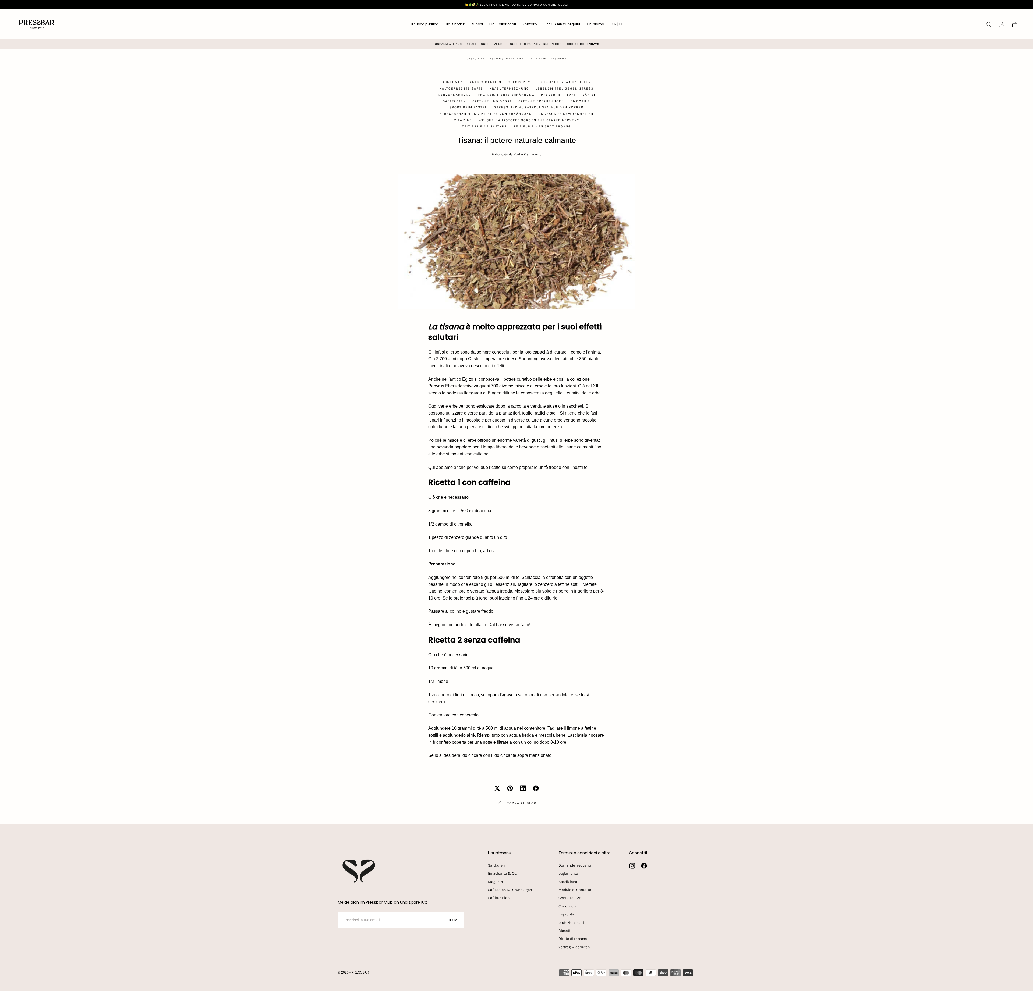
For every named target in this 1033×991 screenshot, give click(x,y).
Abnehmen (452, 82)
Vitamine (463, 120)
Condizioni (567, 906)
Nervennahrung (454, 95)
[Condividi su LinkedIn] (523, 788)
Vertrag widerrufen (574, 947)
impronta (566, 914)
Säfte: (588, 95)
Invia (452, 920)
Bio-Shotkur (455, 24)
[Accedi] (1002, 24)
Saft (571, 95)
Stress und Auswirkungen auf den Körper (538, 107)
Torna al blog (522, 803)
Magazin (495, 881)
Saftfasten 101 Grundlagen (510, 889)
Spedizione (567, 881)
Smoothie (580, 101)
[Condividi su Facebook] (536, 788)
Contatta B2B (569, 898)
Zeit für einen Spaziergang (542, 126)
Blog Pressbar (489, 58)
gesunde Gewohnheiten (566, 82)
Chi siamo (595, 24)
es (491, 550)
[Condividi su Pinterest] (510, 788)
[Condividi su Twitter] (497, 788)
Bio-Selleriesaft (502, 24)
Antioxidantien (485, 82)
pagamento (568, 873)
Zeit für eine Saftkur (484, 126)
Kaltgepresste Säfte (461, 88)
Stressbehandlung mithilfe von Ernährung (486, 114)
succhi (477, 24)
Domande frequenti (574, 865)
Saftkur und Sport (492, 101)
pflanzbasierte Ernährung (506, 95)
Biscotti (565, 930)
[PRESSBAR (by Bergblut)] (359, 871)
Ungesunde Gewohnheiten (565, 114)
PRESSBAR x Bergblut (563, 24)
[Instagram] (632, 866)
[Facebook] (644, 866)
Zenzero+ (531, 24)
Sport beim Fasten (469, 107)
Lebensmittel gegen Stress (564, 88)
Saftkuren (496, 865)
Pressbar (550, 95)
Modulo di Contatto (574, 889)
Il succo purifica (424, 24)
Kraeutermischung (509, 88)
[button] (616, 25)
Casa (470, 58)
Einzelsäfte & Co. (502, 873)
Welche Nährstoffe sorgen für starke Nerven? (529, 120)
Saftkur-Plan (499, 898)
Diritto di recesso (572, 938)
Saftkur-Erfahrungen (541, 101)
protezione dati (571, 922)
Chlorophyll (521, 82)
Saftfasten (454, 101)
